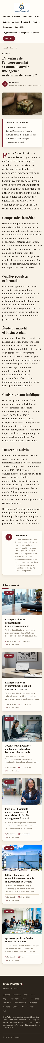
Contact (9, 38)
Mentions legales (28, 1007)
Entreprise (24, 32)
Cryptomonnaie (10, 32)
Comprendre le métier (17, 127)
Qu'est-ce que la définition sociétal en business (19, 940)
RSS (4, 1011)
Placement (28, 16)
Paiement (25, 22)
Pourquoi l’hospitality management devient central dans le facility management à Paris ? (17, 813)
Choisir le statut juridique (18, 139)
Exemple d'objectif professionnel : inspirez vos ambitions (17, 622)
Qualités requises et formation (20, 131)
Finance (36, 22)
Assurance (7, 27)
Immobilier (20, 27)
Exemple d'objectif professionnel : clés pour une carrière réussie (18, 685)
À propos (35, 32)
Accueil (6, 16)
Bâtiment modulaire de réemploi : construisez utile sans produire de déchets (19, 878)
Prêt (37, 16)
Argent (15, 22)
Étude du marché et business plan (22, 135)
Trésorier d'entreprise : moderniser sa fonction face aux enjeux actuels (17, 749)
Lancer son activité (16, 142)
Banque (6, 22)
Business (16, 16)
